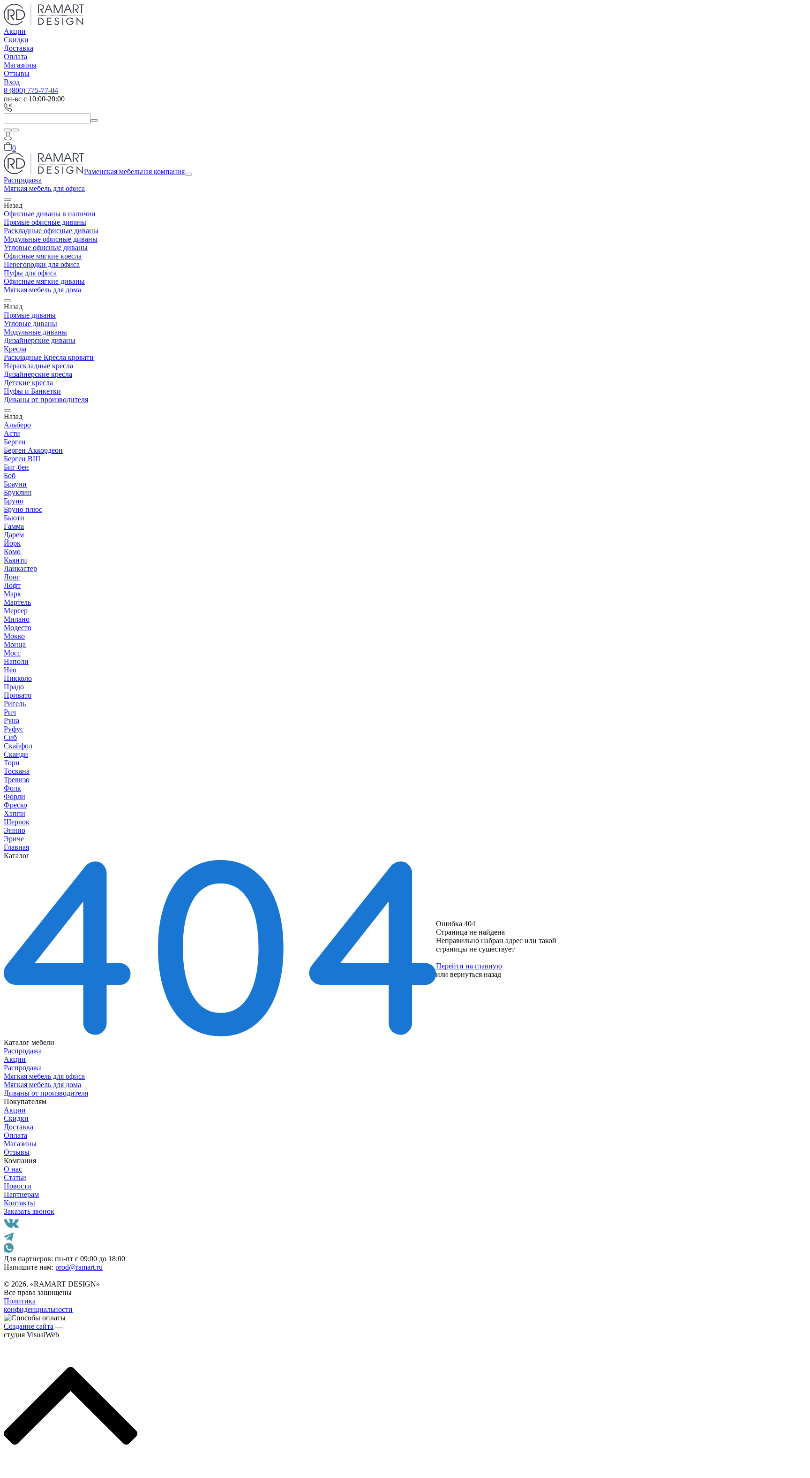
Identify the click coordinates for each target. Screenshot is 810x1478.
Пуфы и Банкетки (32, 391)
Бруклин (17, 492)
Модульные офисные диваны (51, 239)
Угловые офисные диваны (46, 247)
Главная (16, 847)
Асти (12, 433)
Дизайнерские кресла (38, 374)
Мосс (12, 653)
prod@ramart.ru (79, 1267)
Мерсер (16, 611)
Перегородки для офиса (42, 264)
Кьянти (15, 560)
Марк (12, 594)
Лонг (12, 577)
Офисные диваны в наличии (50, 214)
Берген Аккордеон (33, 450)
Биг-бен (16, 467)
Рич (10, 712)
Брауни (15, 484)
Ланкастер (20, 568)
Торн (12, 763)
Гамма (14, 526)
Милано (17, 619)
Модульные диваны (35, 332)
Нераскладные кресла (38, 366)
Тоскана (17, 771)
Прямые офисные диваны (45, 222)
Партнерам (21, 1194)
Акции (15, 31)
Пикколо (18, 678)
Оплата (15, 57)
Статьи (15, 1177)
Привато (17, 695)
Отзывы (17, 73)
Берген (15, 442)
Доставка (18, 48)
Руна (11, 720)
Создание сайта (28, 1326)
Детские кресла (28, 383)
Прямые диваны (30, 315)
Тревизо (17, 780)
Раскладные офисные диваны (51, 231)
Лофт (12, 585)
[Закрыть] (15, 130)
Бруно (13, 501)
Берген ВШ (22, 459)
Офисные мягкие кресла (43, 256)
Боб (9, 476)
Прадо (14, 687)
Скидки (16, 40)
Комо (12, 552)
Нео (10, 670)
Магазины (20, 65)
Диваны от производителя (46, 400)
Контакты (19, 1203)
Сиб (10, 737)
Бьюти (14, 518)
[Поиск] (7, 130)
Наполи (16, 661)
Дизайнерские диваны (39, 340)
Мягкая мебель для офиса (44, 188)
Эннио (14, 830)
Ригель (15, 704)
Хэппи (14, 813)
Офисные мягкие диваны (44, 281)
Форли (14, 796)
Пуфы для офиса (30, 273)
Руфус (13, 729)
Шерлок (17, 822)
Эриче (14, 839)
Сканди (16, 754)
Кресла (15, 349)
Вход (12, 82)
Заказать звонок (29, 1211)
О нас (13, 1169)
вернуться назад (475, 974)
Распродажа (23, 180)
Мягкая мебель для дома (42, 290)
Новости (17, 1186)
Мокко (14, 636)
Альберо (17, 425)
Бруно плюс (23, 509)
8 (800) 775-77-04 (31, 90)
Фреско (15, 805)
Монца (15, 644)
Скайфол (18, 746)
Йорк (12, 543)
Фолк (12, 788)
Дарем (14, 535)
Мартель (17, 602)
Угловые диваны (30, 324)
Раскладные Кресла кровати (49, 357)
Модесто (17, 628)
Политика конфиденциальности (38, 1305)
